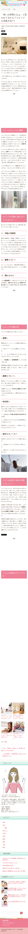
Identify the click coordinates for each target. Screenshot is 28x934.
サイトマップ (6, 925)
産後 (5, 827)
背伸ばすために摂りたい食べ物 (10, 868)
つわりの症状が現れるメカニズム (17, 901)
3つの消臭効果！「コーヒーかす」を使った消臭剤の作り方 (6, 735)
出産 (4, 825)
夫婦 (4, 836)
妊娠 (4, 822)
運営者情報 (5, 920)
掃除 (3, 31)
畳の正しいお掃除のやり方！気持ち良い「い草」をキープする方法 (18, 716)
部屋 (5, 741)
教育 (4, 847)
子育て (4, 833)
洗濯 (4, 844)
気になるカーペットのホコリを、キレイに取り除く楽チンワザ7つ (6, 716)
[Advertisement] (14, 109)
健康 (4, 839)
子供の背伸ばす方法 (7, 865)
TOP (5, 9)
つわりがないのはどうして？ (10, 862)
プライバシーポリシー (8, 922)
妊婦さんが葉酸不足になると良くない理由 (13, 871)
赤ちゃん (5, 830)
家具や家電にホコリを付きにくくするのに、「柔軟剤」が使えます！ (18, 736)
